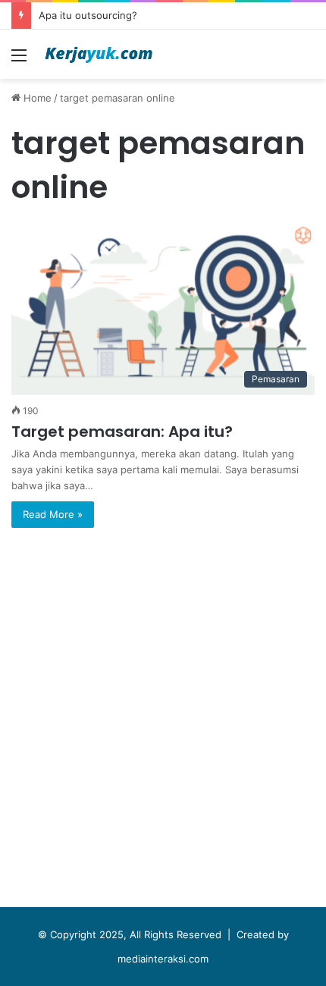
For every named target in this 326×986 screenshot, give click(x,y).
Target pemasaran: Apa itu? (122, 431)
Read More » (53, 514)
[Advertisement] (163, 721)
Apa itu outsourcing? (88, 15)
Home (36, 98)
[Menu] (19, 60)
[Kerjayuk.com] (98, 54)
